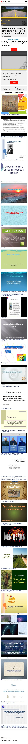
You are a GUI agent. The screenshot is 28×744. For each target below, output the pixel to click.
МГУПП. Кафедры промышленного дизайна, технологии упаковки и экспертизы (12, 385)
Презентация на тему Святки (8, 501)
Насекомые (4, 269)
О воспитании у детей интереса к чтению (11, 181)
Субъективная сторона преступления (10, 225)
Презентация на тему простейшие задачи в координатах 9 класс (12, 524)
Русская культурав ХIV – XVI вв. (8, 568)
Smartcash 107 (4, 317)
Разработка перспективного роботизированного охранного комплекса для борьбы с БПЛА (13, 137)
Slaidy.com (6, 1)
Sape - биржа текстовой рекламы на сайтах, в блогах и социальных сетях (12, 702)
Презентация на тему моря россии (10, 203)
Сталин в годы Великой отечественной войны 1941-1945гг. (12, 340)
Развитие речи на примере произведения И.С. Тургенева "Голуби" (13, 430)
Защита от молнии (6, 635)
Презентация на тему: (6, 408)
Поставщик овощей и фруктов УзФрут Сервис (12, 613)
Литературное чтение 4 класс (8, 363)
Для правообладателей (6, 739)
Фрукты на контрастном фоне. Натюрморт (12, 679)
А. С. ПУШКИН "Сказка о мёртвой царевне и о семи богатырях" (12, 591)
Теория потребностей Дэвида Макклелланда (12, 159)
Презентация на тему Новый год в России (11, 546)
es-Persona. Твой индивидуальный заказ (11, 657)
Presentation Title (6, 89)
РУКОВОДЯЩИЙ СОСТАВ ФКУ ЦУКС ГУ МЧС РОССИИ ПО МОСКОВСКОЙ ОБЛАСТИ (12, 454)
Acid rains (3, 247)
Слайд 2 (14, 49)
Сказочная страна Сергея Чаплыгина (10, 114)
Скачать (14, 82)
